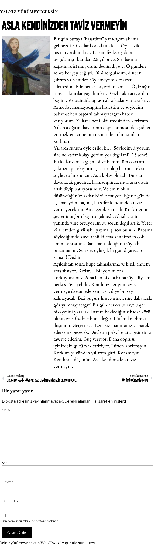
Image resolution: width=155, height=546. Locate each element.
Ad (4, 462)
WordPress (49, 543)
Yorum (6, 409)
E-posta (7, 481)
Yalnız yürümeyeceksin (29, 11)
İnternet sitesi (10, 501)
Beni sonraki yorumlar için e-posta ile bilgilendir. (30, 520)
